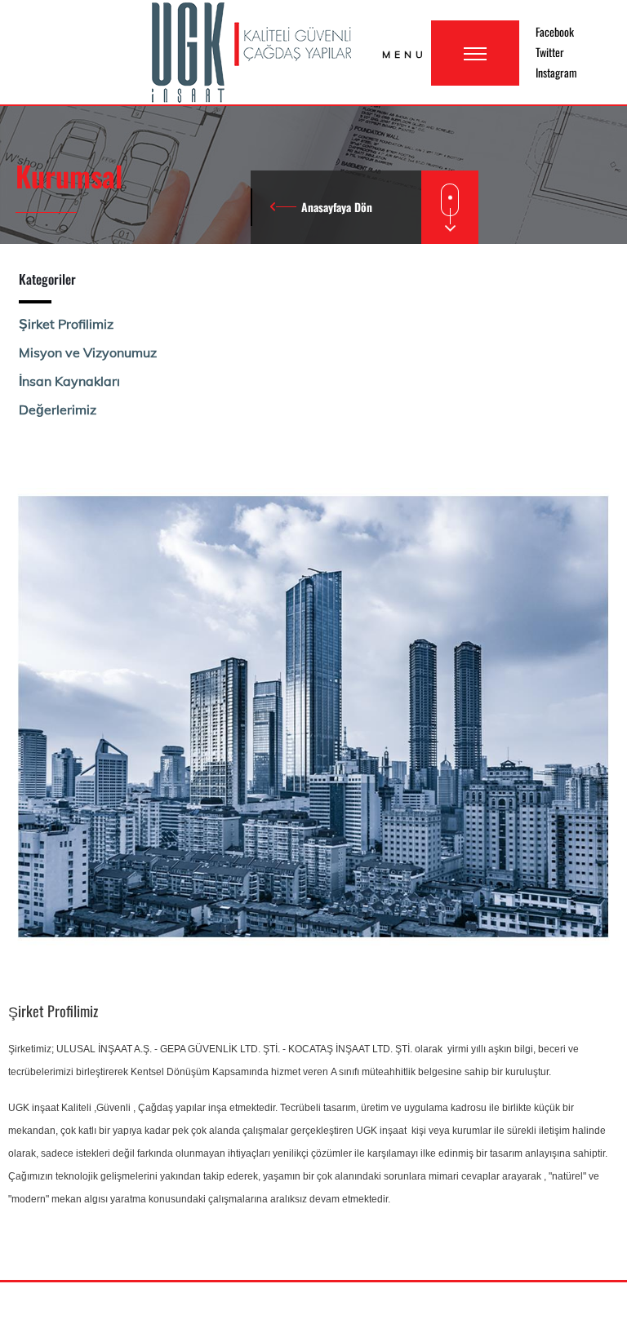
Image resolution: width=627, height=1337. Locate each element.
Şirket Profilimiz (66, 324)
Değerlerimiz (57, 409)
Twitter (550, 51)
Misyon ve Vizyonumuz (88, 352)
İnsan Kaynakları (69, 381)
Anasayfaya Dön (336, 206)
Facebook (555, 31)
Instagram (556, 72)
